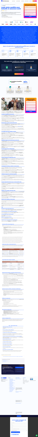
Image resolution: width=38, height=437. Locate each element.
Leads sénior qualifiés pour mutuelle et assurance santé (12, 390)
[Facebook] (30, 379)
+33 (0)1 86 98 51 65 (3, 381)
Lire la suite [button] (10, 93)
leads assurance (20, 126)
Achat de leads (2, 4)
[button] (14, 1)
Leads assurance (11, 379)
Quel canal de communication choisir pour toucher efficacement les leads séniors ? (19, 401)
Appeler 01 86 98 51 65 (19, 369)
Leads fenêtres (11, 383)
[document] (19, 427)
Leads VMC (11, 391)
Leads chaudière (11, 382)
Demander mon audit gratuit (19, 367)
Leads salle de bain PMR (12, 388)
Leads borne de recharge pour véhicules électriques (12, 381)
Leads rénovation (11, 387)
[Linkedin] (32, 379)
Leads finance (11, 384)
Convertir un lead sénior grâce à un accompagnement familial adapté (19, 413)
